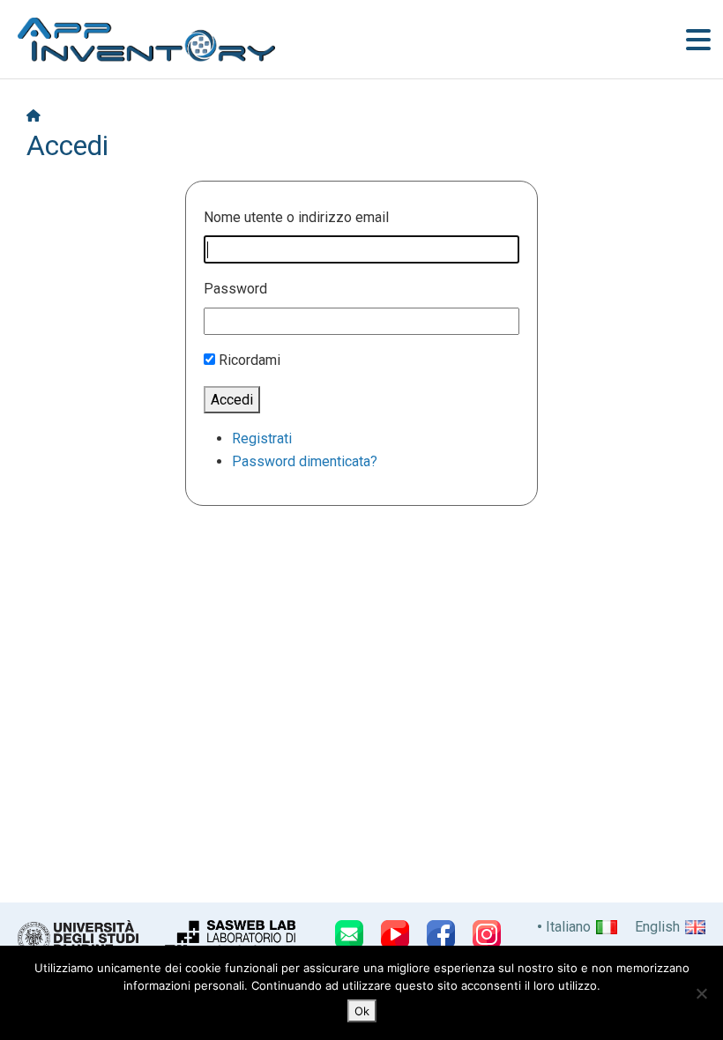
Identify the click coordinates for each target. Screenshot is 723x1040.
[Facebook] (441, 934)
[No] (701, 993)
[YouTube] (395, 934)
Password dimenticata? (304, 461)
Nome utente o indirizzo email (296, 217)
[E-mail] (349, 934)
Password (235, 288)
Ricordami (249, 360)
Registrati (262, 438)
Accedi (232, 399)
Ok (361, 1011)
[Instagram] (487, 934)
